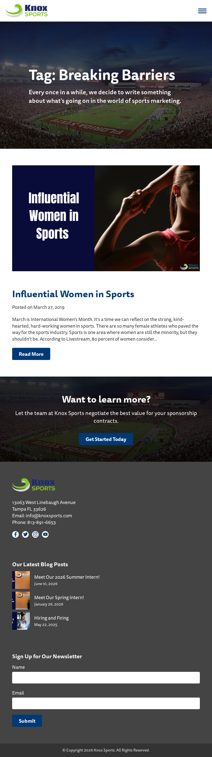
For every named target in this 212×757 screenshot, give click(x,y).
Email (18, 692)
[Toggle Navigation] (202, 11)
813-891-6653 (41, 522)
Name (18, 667)
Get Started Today (106, 439)
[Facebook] (15, 534)
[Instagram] (35, 534)
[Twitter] (25, 534)
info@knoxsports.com (49, 515)
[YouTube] (45, 534)
